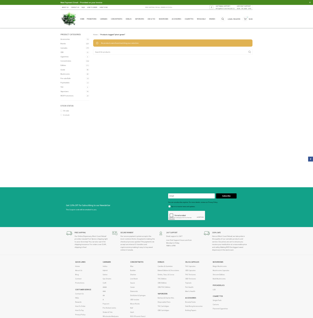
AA (104, 295)
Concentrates (66, 61)
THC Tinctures (190, 274)
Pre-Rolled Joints (109, 308)
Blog (77, 274)
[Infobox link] (225, 7)
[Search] (223, 18)
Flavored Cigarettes (220, 308)
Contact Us (79, 293)
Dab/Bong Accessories (194, 306)
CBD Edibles (162, 283)
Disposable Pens (164, 302)
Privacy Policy (80, 314)
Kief (131, 308)
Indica (105, 266)
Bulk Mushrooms (219, 278)
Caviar (132, 287)
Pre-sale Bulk (66, 78)
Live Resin (134, 278)
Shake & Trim (107, 312)
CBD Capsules (190, 270)
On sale (66, 110)
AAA (104, 291)
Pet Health (189, 287)
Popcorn (106, 303)
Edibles (63, 65)
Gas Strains (107, 278)
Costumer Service (83, 289)
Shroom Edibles (219, 274)
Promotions (79, 283)
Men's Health (190, 291)
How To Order (80, 306)
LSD (214, 289)
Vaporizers (65, 91)
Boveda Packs (190, 302)
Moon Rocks (135, 303)
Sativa (105, 274)
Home (95, 34)
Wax (131, 266)
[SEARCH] (249, 52)
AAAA (105, 287)
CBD (62, 52)
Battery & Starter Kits (166, 298)
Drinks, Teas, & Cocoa (166, 274)
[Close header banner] (310, 2)
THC (62, 87)
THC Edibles (162, 278)
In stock (66, 115)
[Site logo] (69, 19)
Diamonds (134, 291)
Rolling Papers (190, 310)
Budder (133, 270)
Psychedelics (218, 285)
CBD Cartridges (163, 310)
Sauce (132, 283)
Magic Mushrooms (220, 266)
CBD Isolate (134, 299)
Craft (104, 283)
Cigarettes (65, 56)
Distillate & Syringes (138, 295)
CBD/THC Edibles (164, 287)
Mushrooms (65, 74)
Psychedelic (65, 82)
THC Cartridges (163, 306)
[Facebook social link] (211, 7)
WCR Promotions (67, 95)
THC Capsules (190, 266)
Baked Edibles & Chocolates (168, 270)
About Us (78, 270)
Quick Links (80, 262)
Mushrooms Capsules (221, 270)
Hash (132, 312)
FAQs (77, 298)
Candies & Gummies (165, 266)
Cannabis (64, 48)
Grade (63, 69)
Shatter (133, 274)
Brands (63, 43)
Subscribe (226, 196)
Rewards (78, 302)
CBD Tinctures (190, 278)
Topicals (188, 283)
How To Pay (79, 310)
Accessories (65, 39)
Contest (78, 278)
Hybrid (105, 270)
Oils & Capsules (192, 262)
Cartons (216, 304)
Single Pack (217, 300)
